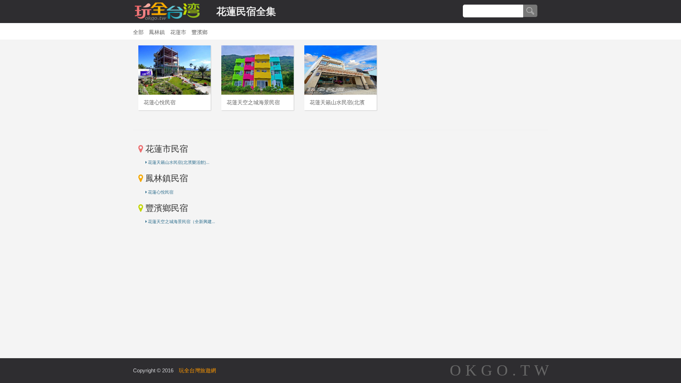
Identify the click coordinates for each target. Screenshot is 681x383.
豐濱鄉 (199, 32)
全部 (138, 32)
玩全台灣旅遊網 (197, 370)
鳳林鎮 (157, 32)
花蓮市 (178, 32)
